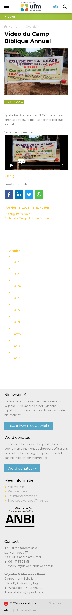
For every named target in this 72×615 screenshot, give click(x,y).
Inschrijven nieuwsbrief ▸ (29, 426)
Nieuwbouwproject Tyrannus (28, 500)
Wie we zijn (16, 487)
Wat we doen (17, 491)
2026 (17, 262)
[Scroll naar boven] (62, 599)
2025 (17, 274)
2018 (17, 358)
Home (12, 26)
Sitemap (55, 603)
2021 (17, 322)
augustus (43, 207)
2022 (17, 310)
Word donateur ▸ (22, 468)
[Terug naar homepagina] (31, 6)
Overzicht (32, 26)
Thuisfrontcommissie (22, 496)
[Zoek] (65, 6)
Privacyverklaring (28, 610)
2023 (25, 207)
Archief (11, 207)
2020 (17, 334)
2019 (17, 346)
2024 (17, 286)
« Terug (9, 176)
